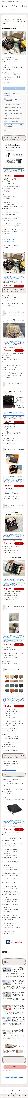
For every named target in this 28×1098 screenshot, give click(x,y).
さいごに (8, 130)
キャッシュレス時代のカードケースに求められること (13, 94)
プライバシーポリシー (14, 1093)
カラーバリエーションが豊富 (11, 121)
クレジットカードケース (8, 239)
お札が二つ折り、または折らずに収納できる (14, 114)
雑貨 (10, 952)
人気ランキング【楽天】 (8, 241)
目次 (13, 88)
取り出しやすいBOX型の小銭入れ (12, 110)
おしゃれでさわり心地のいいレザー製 (13, 118)
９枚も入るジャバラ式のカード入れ (13, 107)
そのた (5, 952)
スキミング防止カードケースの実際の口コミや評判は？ (13, 125)
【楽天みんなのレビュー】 (9, 770)
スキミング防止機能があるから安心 (13, 104)
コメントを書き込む (15, 1066)
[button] (25, 544)
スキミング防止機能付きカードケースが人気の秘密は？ (13, 100)
